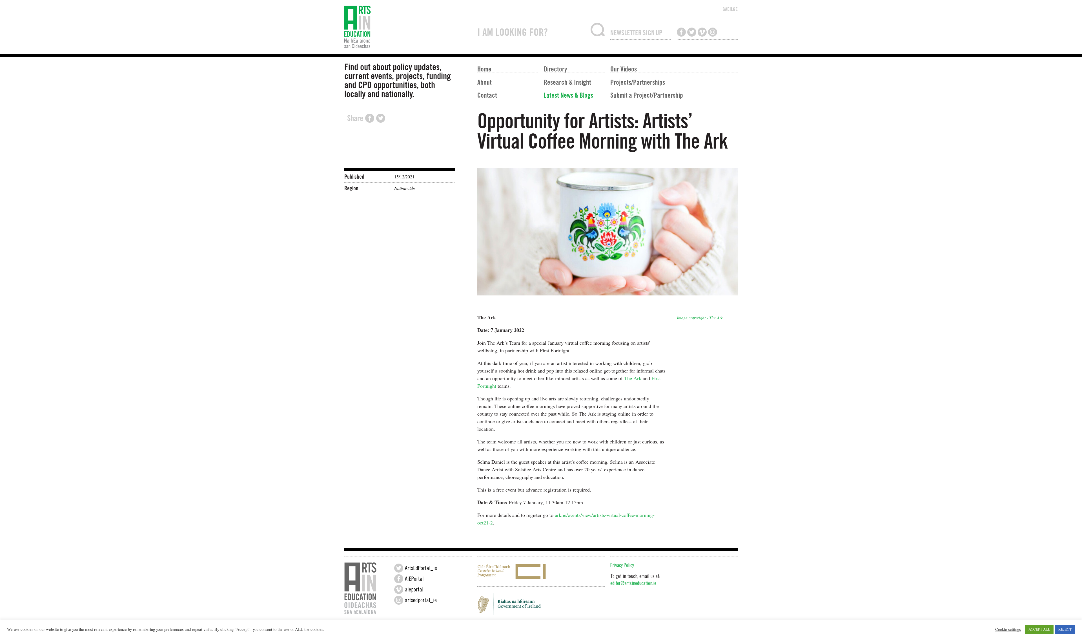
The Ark (632, 378)
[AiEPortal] (398, 578)
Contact (487, 95)
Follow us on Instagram (712, 32)
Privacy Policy (622, 565)
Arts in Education (408, 27)
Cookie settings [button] (1008, 629)
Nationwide (404, 188)
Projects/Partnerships (637, 82)
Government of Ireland (541, 606)
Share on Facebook (369, 118)
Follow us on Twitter (691, 32)
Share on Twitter (380, 118)
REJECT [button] (1065, 629)
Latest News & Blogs (568, 95)
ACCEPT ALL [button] (1039, 629)
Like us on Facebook (681, 32)
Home (484, 69)
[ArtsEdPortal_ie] (398, 568)
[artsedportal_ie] (398, 600)
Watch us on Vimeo (702, 32)
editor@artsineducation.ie (633, 583)
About (484, 82)
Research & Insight (567, 82)
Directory (555, 69)
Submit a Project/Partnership (646, 95)
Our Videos (623, 69)
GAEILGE (730, 9)
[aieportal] (398, 589)
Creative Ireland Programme (541, 571)
